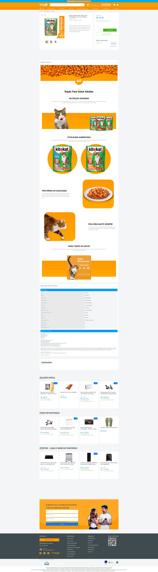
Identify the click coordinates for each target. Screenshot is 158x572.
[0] (117, 4)
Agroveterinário (46, 11)
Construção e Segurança (82, 8)
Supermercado (106, 8)
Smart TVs (71, 8)
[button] (79, 62)
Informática (115, 8)
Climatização (62, 8)
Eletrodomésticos (51, 8)
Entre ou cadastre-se (94, 5)
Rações (53, 11)
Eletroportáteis (95, 8)
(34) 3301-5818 (45, 545)
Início (41, 11)
